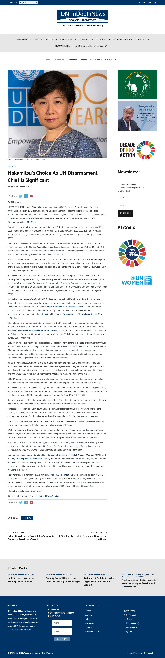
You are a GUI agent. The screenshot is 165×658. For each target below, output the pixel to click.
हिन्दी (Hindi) (128, 619)
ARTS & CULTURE (83, 46)
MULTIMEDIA (50, 39)
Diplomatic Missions (129, 184)
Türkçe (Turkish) (92, 632)
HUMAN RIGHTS (62, 46)
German (88, 615)
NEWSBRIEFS (65, 39)
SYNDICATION (100, 46)
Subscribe (125, 213)
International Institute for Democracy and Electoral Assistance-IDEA (71, 314)
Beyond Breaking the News (132, 188)
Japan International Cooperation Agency (65, 307)
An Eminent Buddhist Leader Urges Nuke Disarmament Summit (99, 581)
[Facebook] (139, 2)
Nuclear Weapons (142, 575)
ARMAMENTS (22, 39)
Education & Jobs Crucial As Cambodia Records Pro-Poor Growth (31, 536)
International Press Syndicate (47, 496)
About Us (13, 3)
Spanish (88, 627)
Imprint (142, 653)
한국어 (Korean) (130, 627)
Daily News (125, 191)
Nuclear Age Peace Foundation (57, 475)
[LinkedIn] (150, 2)
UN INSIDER (101, 39)
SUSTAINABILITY (83, 39)
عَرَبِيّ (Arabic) (129, 611)
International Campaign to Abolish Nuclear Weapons (70, 455)
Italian (87, 619)
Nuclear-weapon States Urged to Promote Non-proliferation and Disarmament (139, 583)
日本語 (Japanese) (131, 623)
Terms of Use (132, 653)
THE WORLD (141, 39)
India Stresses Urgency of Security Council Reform (21, 580)
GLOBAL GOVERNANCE (119, 39)
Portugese (89, 623)
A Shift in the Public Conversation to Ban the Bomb (83, 536)
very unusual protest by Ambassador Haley (30, 459)
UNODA (31, 222)
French (88, 611)
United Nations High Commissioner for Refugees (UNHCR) (38, 330)
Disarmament (127, 575)
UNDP (35, 279)
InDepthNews (13, 186)
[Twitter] (144, 2)
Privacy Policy (151, 653)
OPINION (38, 39)
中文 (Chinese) (130, 615)
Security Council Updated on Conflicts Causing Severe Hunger (63, 580)
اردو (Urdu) (128, 632)
